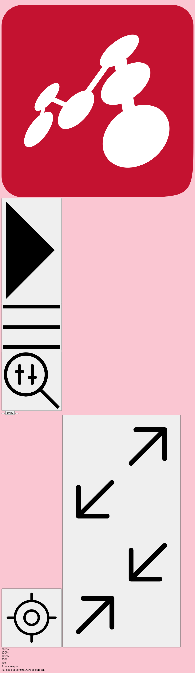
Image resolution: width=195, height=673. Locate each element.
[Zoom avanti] (16, 413)
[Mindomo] (97, 196)
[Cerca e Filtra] (32, 381)
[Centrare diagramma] (32, 617)
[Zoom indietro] (3, 413)
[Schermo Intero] (121, 531)
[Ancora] (32, 327)
